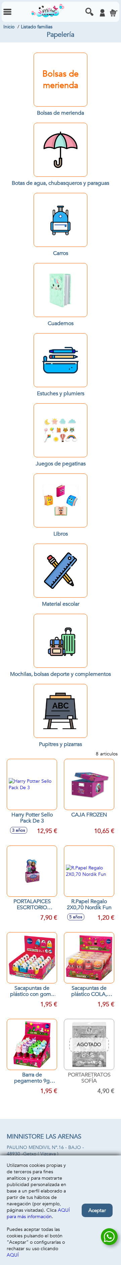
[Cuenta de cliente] (102, 13)
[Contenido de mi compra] (114, 13)
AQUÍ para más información (38, 1213)
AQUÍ (13, 1255)
